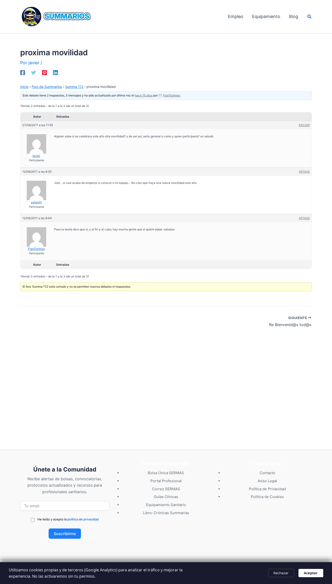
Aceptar (311, 573)
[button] (309, 17)
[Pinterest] (44, 72)
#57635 (304, 171)
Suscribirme (65, 533)
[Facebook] (22, 72)
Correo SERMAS (166, 489)
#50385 (304, 125)
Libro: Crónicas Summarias (166, 512)
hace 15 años (144, 95)
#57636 (304, 218)
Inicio (24, 87)
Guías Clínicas (166, 496)
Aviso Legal (267, 481)
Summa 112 (74, 87)
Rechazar (280, 573)
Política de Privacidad (267, 489)
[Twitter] (33, 72)
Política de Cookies (267, 496)
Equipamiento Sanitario (166, 504)
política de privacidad (83, 519)
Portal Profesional (166, 481)
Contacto (267, 473)
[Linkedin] (55, 72)
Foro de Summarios (47, 87)
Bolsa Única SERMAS (166, 473)
